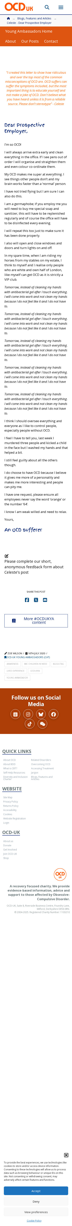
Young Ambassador (17, 677)
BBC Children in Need (35, 664)
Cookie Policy (34, 1220)
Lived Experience (15, 670)
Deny (36, 1201)
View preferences (36, 1212)
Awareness (12, 664)
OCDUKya (35, 670)
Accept (36, 1191)
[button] (66, 1155)
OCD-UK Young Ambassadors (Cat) (28, 657)
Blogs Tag (58, 664)
